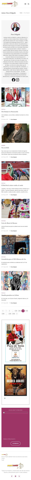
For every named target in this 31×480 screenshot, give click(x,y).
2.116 (13, 313)
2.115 (10, 313)
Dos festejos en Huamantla (9, 111)
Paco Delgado (15, 34)
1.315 (3, 313)
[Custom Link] (13, 80)
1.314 (26, 311)
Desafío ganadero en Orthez (10, 295)
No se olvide (5, 148)
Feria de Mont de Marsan (9, 223)
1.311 (16, 311)
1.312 (19, 311)
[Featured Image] (15, 97)
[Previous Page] (2, 310)
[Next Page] (17, 313)
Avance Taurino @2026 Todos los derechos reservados (14, 456)
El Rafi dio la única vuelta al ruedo (12, 185)
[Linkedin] (15, 476)
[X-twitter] (19, 476)
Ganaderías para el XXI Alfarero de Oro (13, 259)
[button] (25, 4)
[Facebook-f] (11, 476)
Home (21, 12)
